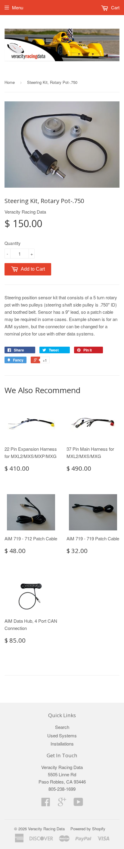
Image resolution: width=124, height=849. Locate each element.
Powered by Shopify (87, 829)
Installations (62, 743)
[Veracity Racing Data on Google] (62, 803)
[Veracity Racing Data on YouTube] (78, 803)
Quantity (12, 243)
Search (62, 727)
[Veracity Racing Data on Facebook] (45, 803)
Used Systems (62, 735)
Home (10, 82)
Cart (114, 7)
